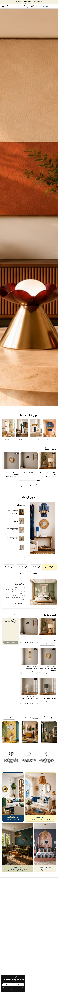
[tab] (49, 567)
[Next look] (24, 558)
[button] (47, 6)
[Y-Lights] (29, 6)
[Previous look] (33, 558)
